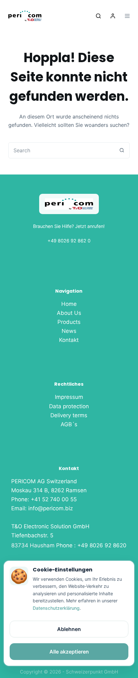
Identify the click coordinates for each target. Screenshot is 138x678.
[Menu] (127, 16)
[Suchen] (98, 16)
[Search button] (121, 150)
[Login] (112, 16)
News (69, 331)
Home (69, 304)
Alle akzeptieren (69, 651)
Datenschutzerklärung (56, 608)
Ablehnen (69, 629)
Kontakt (69, 340)
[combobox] (61, 150)
